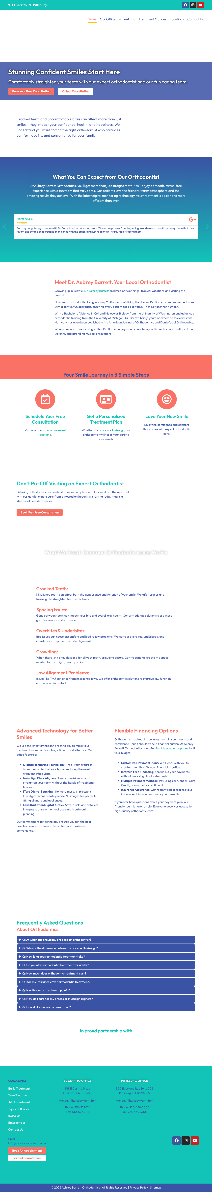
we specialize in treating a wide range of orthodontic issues (118, 561)
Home (92, 19)
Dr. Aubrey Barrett (96, 291)
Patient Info (127, 19)
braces (103, 430)
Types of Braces (18, 1109)
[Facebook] (185, 5)
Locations (177, 19)
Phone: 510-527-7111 (77, 1107)
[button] (4, 226)
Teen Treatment (18, 1095)
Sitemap (155, 1187)
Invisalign (118, 430)
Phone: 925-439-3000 (134, 1107)
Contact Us (195, 19)
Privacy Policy (139, 1187)
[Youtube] (200, 5)
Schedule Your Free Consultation (45, 419)
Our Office (107, 19)
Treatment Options (152, 19)
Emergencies (17, 1122)
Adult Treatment (19, 1102)
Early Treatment (19, 1088)
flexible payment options (172, 748)
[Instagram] (193, 5)
